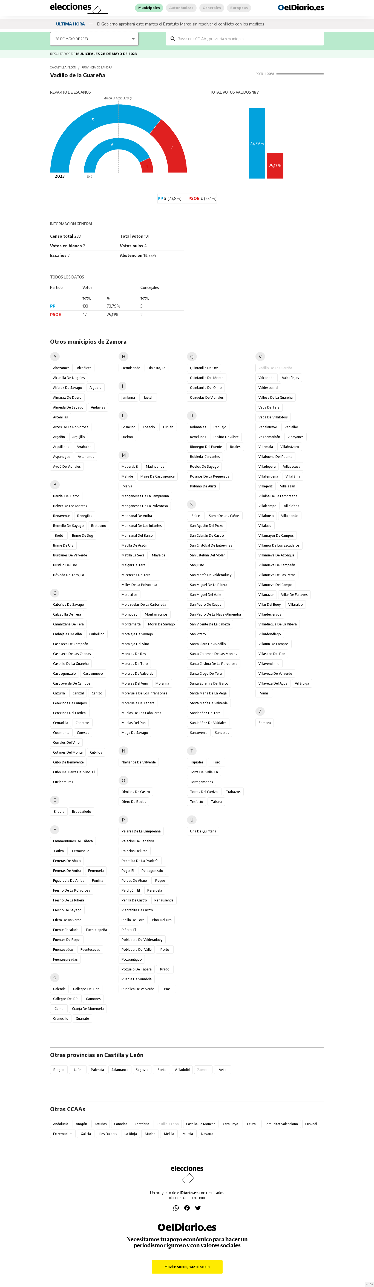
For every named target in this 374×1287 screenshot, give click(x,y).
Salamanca (119, 1070)
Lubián (168, 427)
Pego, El (128, 871)
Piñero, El (129, 930)
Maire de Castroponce (157, 476)
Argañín (59, 437)
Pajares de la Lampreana (141, 831)
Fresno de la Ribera (68, 900)
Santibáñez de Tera (205, 713)
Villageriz (265, 486)
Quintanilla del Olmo (206, 388)
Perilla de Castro (134, 900)
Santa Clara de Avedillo (208, 644)
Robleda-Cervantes (205, 457)
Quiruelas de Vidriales (207, 397)
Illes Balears (108, 1134)
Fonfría (97, 880)
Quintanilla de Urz (204, 368)
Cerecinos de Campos (70, 703)
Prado (164, 969)
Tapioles (196, 762)
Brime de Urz (63, 545)
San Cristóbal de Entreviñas (211, 545)
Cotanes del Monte (68, 752)
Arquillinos (61, 447)
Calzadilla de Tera (67, 614)
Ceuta (251, 1124)
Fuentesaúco (63, 949)
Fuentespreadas (65, 959)
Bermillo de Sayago (68, 526)
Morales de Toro (135, 664)
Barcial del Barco (66, 496)
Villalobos (291, 506)
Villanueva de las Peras (276, 575)
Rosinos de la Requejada (209, 476)
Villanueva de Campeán (276, 565)
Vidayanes (295, 437)
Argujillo (78, 437)
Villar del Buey (269, 604)
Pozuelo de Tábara (137, 969)
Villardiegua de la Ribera (277, 624)
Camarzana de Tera (68, 624)
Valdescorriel (268, 388)
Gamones (93, 999)
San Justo (197, 565)
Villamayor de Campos (276, 535)
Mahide (127, 476)
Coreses (83, 733)
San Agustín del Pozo (206, 526)
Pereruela (154, 890)
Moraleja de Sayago (137, 634)
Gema (59, 1009)
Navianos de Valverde (139, 762)
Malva (127, 486)
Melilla (169, 1134)
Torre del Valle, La (204, 772)
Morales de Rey (134, 654)
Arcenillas (60, 417)
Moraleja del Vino (135, 644)
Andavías (98, 407)
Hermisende (131, 368)
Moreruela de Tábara (138, 703)
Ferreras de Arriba (67, 871)
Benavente (61, 516)
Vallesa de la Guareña (275, 397)
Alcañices (84, 368)
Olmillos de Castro (136, 792)
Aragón (81, 1124)
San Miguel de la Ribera (208, 585)
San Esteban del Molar (207, 555)
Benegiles (84, 516)
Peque (160, 880)
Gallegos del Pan (86, 989)
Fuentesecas (90, 949)
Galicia (86, 1134)
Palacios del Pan (135, 851)
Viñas (264, 693)
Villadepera (267, 466)
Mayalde (158, 555)
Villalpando (289, 516)
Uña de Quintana (203, 831)
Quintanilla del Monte (206, 378)
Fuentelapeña (96, 930)
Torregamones (201, 782)
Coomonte (61, 733)
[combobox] (248, 39)
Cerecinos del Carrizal (70, 713)
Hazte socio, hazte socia (187, 1266)
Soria (162, 1070)
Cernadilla (60, 723)
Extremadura (63, 1134)
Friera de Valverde (67, 920)
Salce (196, 516)
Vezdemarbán (269, 437)
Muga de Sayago (135, 733)
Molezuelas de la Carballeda (144, 604)
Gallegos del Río (66, 999)
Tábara (216, 802)
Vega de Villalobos (273, 417)
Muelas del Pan (134, 723)
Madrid (150, 1134)
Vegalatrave (267, 427)
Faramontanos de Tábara (73, 841)
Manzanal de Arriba (137, 516)
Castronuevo (93, 673)
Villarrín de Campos (273, 644)
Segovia (142, 1070)
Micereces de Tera (136, 575)
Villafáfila (293, 476)
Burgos (58, 1070)
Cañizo (97, 693)
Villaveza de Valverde (275, 673)
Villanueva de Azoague (276, 555)
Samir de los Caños (224, 516)
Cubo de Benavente (68, 762)
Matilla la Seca (133, 555)
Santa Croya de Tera (206, 673)
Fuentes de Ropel (66, 940)
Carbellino (97, 634)
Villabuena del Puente (275, 457)
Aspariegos (61, 457)
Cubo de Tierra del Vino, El (74, 772)
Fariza (59, 851)
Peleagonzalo (152, 871)
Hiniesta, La (156, 368)
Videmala (265, 447)
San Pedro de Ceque (205, 604)
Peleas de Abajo (134, 880)
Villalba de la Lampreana (277, 496)
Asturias (100, 1124)
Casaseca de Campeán (70, 644)
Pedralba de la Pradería (140, 861)
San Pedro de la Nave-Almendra (215, 614)
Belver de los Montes (70, 506)
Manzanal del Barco (137, 535)
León (78, 1070)
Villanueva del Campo (275, 585)
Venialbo (291, 427)
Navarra (207, 1134)
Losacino (129, 427)
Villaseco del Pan (271, 654)
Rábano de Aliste (203, 486)
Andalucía (60, 1124)
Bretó (59, 535)
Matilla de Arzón (134, 545)
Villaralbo (295, 604)
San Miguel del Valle (205, 595)
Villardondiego (269, 634)
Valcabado (266, 378)
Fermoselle (80, 851)
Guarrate (82, 1018)
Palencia (97, 1070)
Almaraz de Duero (67, 397)
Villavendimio (269, 664)
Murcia (188, 1134)
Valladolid (182, 1070)
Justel (148, 397)
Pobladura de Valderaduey (142, 940)
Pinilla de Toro (133, 920)
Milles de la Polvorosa (139, 585)
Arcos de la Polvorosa (70, 427)
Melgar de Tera (133, 565)
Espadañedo (81, 811)
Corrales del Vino (66, 742)
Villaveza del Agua (272, 683)
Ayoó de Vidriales (67, 466)
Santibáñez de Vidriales (208, 723)
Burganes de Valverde (70, 555)
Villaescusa (291, 466)
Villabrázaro (289, 447)
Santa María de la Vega (208, 693)
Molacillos (129, 595)
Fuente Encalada (66, 930)
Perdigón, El (131, 890)
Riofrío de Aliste (226, 437)
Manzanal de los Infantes (142, 526)
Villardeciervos (269, 614)
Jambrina (128, 397)
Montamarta (131, 624)
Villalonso (266, 516)
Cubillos (96, 752)
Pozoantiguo (132, 959)
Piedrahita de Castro (137, 910)
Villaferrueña (268, 476)
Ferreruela (96, 871)
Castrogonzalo (64, 673)
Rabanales (198, 427)
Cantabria (142, 1124)
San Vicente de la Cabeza (210, 624)
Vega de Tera (269, 407)
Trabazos (233, 792)
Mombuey (129, 614)
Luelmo (127, 437)
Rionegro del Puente (206, 447)
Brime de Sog (82, 535)
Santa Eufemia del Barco (209, 683)
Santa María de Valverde (209, 703)
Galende (59, 989)
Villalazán (287, 486)
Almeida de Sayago (68, 407)
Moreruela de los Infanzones (144, 693)
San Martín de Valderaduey (211, 575)
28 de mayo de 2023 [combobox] (72, 39)
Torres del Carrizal (204, 792)
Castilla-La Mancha (200, 1124)
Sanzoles (222, 733)
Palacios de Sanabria (138, 841)
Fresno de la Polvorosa (71, 890)
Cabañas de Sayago (68, 604)
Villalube (265, 526)
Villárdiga (302, 683)
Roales (235, 447)
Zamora (264, 723)
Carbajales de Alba (67, 634)
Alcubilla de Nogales (69, 378)
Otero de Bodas (134, 802)
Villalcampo (267, 506)
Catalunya (230, 1124)
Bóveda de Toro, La (68, 575)
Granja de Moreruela (88, 1009)
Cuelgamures (63, 782)
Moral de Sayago (161, 624)
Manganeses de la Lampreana (145, 496)
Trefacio (196, 802)
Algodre (96, 388)
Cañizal (78, 693)
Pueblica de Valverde (138, 989)
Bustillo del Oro (65, 565)
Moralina (162, 683)
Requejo (220, 427)
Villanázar (266, 595)
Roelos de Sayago (204, 466)
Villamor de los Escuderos (279, 545)
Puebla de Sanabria (137, 979)
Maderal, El (130, 466)
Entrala (59, 811)
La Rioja (131, 1134)
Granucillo (60, 1018)
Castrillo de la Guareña (71, 664)
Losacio (149, 427)
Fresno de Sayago (67, 910)
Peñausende (164, 900)
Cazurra (59, 693)
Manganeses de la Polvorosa (145, 506)
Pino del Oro (162, 920)
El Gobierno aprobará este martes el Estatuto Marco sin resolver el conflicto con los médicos (180, 23)
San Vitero (198, 634)
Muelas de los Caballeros (141, 713)
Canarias (120, 1124)
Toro (216, 762)
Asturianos (86, 457)
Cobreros (83, 723)
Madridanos (155, 466)
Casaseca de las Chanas (72, 654)
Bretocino (98, 526)
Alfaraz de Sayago (67, 388)
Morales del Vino (135, 683)
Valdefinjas (290, 378)
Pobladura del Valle (137, 949)
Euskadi (311, 1124)
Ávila (222, 1070)
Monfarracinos (156, 614)
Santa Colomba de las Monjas (213, 654)
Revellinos (198, 437)
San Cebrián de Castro (207, 535)
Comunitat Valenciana (281, 1124)
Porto (164, 949)
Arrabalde (84, 447)
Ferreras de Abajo (67, 861)
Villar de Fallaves (294, 595)
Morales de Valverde (138, 673)
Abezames (61, 368)
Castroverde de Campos (71, 683)
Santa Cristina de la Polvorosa (213, 664)
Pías (167, 989)
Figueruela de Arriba (68, 880)
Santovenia (199, 733)
